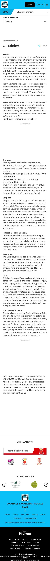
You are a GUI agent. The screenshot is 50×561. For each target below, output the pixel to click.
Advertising (36, 539)
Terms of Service (18, 545)
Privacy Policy (33, 545)
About (25, 539)
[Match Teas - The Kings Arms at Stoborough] (15, 485)
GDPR (36, 542)
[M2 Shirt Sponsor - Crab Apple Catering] (34, 485)
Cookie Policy (16, 548)
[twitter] (25, 510)
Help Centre (14, 539)
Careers (14, 542)
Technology (26, 542)
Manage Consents (32, 548)
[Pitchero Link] (25, 534)
